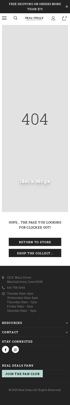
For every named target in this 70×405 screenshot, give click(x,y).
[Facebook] (5, 349)
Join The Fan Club (22, 374)
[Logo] (34, 18)
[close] (67, 7)
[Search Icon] (16, 18)
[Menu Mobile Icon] (4, 18)
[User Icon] (53, 18)
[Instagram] (15, 349)
